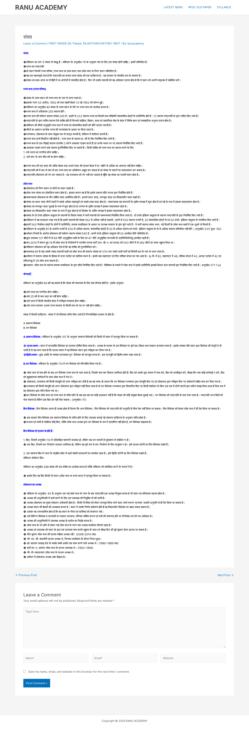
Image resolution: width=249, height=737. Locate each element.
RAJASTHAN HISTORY (97, 43)
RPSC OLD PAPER (199, 7)
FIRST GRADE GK (60, 43)
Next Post (226, 575)
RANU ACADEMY (41, 7)
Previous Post (26, 575)
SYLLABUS (224, 7)
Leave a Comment (34, 43)
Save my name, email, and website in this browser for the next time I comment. (79, 671)
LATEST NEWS (173, 7)
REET (116, 43)
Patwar (77, 43)
